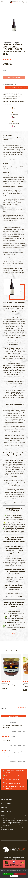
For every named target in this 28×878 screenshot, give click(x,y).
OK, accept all (8, 873)
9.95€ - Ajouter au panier (14, 77)
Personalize (14, 876)
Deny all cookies (20, 873)
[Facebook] (2, 832)
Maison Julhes (4, 683)
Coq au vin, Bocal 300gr (8, 685)
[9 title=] (10, 59)
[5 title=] (6, 59)
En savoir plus (7, 104)
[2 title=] (4, 682)
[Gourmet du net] (14, 2)
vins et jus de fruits (15, 252)
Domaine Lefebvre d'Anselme (11, 42)
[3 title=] (4, 59)
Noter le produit (13, 716)
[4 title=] (7, 682)
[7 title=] (8, 59)
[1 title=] (3, 59)
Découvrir (14, 633)
